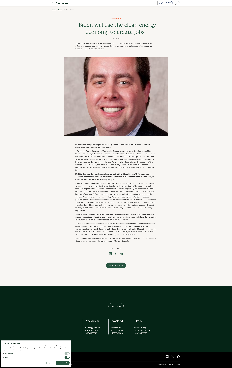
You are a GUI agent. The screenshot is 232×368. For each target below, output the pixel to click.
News (60, 10)
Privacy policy (162, 365)
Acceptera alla (62, 363)
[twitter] (116, 254)
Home (54, 10)
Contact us (116, 306)
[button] (33, 353)
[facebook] (121, 253)
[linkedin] (110, 253)
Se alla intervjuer (116, 265)
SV (177, 3)
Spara (51, 363)
